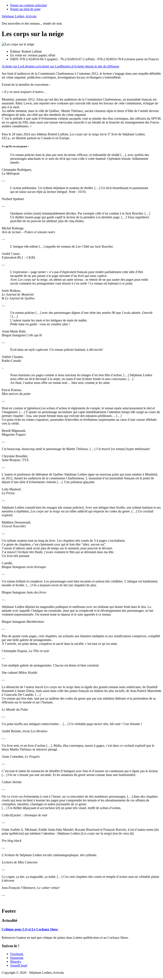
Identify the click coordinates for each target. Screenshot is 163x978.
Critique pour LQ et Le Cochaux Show (30, 929)
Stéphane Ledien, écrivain (19, 16)
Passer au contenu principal (28, 5)
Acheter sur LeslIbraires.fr (56, 66)
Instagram (16, 958)
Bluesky (15, 961)
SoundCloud (18, 965)
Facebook (16, 954)
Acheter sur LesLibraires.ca (20, 66)
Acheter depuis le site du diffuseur (96, 66)
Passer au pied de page (25, 9)
